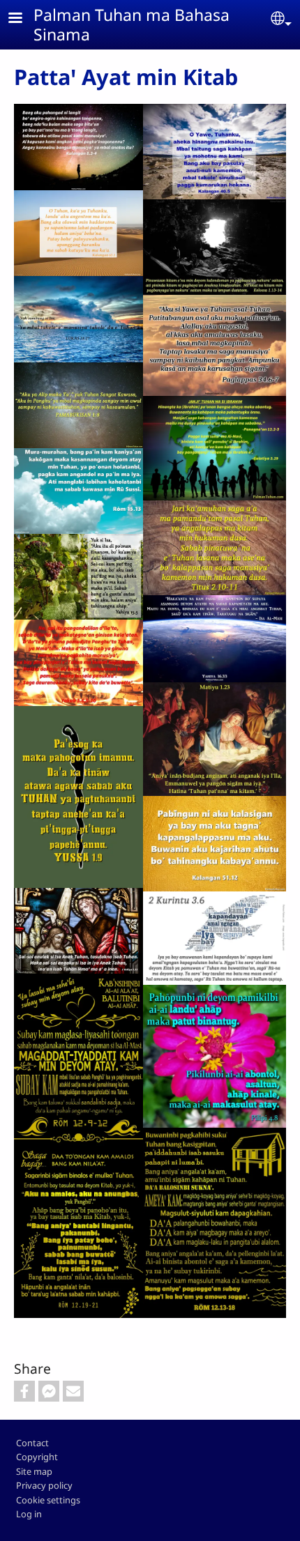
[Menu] (23, 19)
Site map (34, 1471)
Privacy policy (44, 1485)
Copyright (37, 1456)
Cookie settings (48, 1500)
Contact (32, 1442)
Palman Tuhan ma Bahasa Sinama (131, 24)
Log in (29, 1514)
